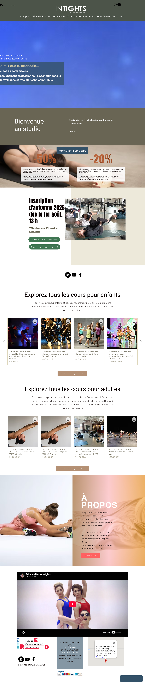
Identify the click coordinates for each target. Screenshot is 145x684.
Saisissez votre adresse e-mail (44, 341)
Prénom (36, 353)
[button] (95, 371)
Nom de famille (39, 364)
